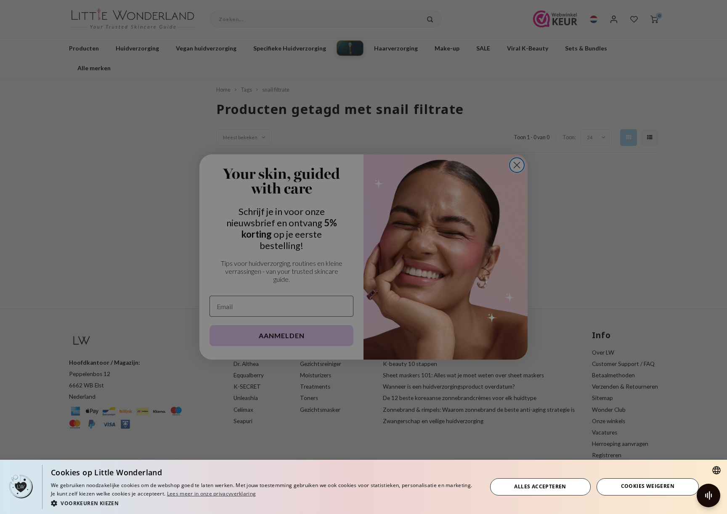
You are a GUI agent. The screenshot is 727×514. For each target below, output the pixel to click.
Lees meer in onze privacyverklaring (211, 493)
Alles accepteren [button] (540, 486)
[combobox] (716, 470)
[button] (262, 503)
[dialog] (363, 487)
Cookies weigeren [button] (647, 486)
